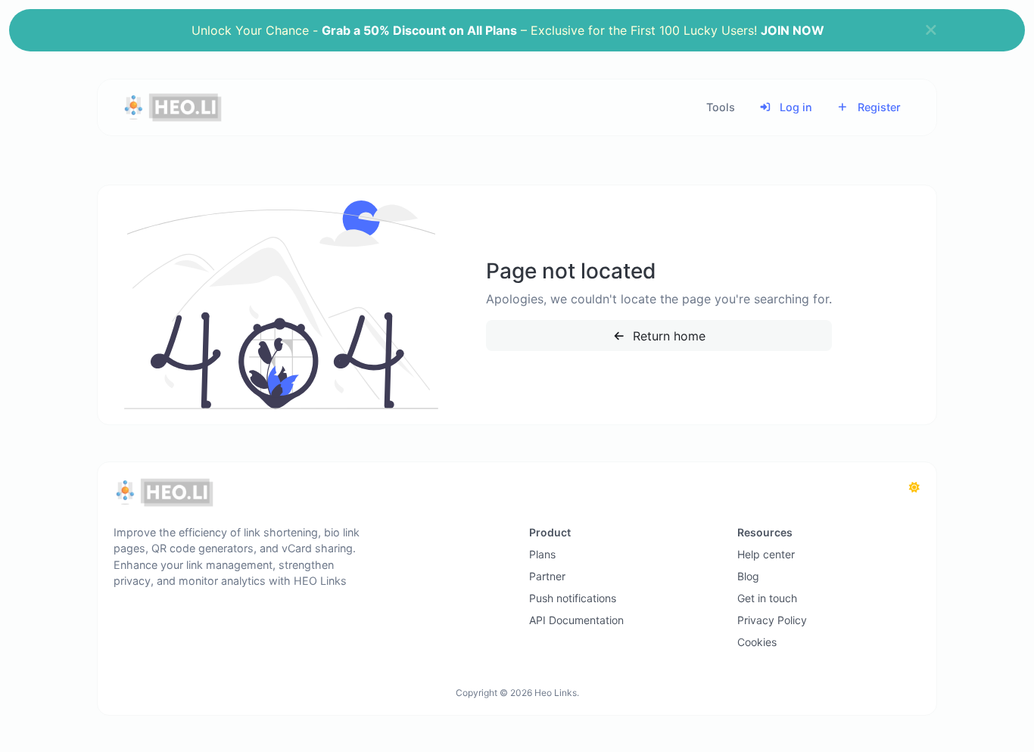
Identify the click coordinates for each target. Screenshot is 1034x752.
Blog (748, 576)
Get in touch (767, 598)
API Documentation (576, 620)
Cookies (757, 641)
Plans (542, 554)
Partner (547, 576)
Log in (794, 107)
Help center (766, 554)
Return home (667, 335)
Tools (720, 107)
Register (878, 107)
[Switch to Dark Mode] (914, 487)
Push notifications (572, 598)
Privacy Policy (772, 620)
